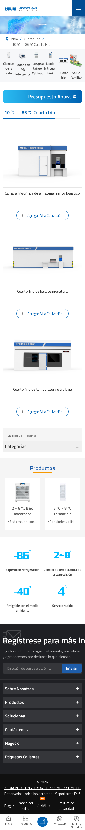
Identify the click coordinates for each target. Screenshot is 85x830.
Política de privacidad (66, 805)
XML (44, 805)
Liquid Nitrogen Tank (50, 68)
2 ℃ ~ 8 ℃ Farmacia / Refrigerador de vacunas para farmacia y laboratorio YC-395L (62, 511)
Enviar (71, 668)
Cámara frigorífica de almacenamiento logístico (42, 193)
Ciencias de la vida (9, 68)
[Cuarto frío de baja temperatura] (42, 255)
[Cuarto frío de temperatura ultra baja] (42, 354)
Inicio (14, 38)
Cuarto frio (32, 38)
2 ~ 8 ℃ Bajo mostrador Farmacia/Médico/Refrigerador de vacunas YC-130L (23, 511)
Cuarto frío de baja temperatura (42, 291)
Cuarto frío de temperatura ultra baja (42, 389)
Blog (7, 805)
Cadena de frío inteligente (22, 69)
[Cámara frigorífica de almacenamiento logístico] (42, 157)
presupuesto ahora (49, 97)
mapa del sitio (26, 805)
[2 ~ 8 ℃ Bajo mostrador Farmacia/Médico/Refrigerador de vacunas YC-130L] (23, 492)
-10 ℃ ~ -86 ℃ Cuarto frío (31, 44)
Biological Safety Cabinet (37, 68)
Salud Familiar (76, 75)
